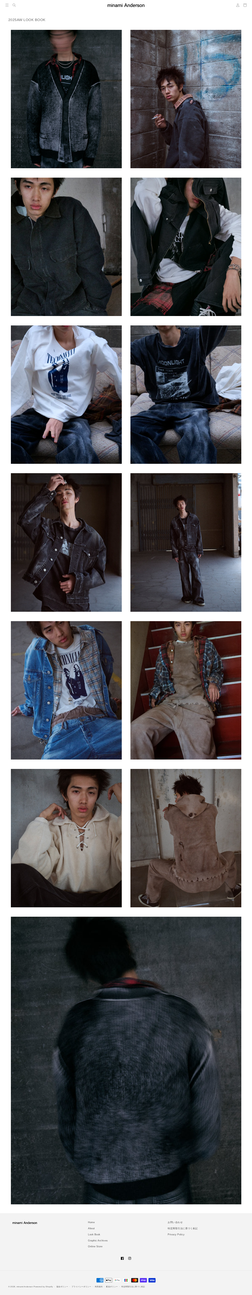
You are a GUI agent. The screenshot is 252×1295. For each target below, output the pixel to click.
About (91, 1228)
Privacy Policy (176, 1234)
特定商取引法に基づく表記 (183, 1228)
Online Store (95, 1246)
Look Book (94, 1234)
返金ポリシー (62, 1287)
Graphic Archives (98, 1240)
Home (91, 1222)
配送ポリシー (112, 1287)
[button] (7, 5)
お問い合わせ (175, 1222)
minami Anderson (25, 1287)
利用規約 (99, 1287)
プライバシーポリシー (81, 1287)
